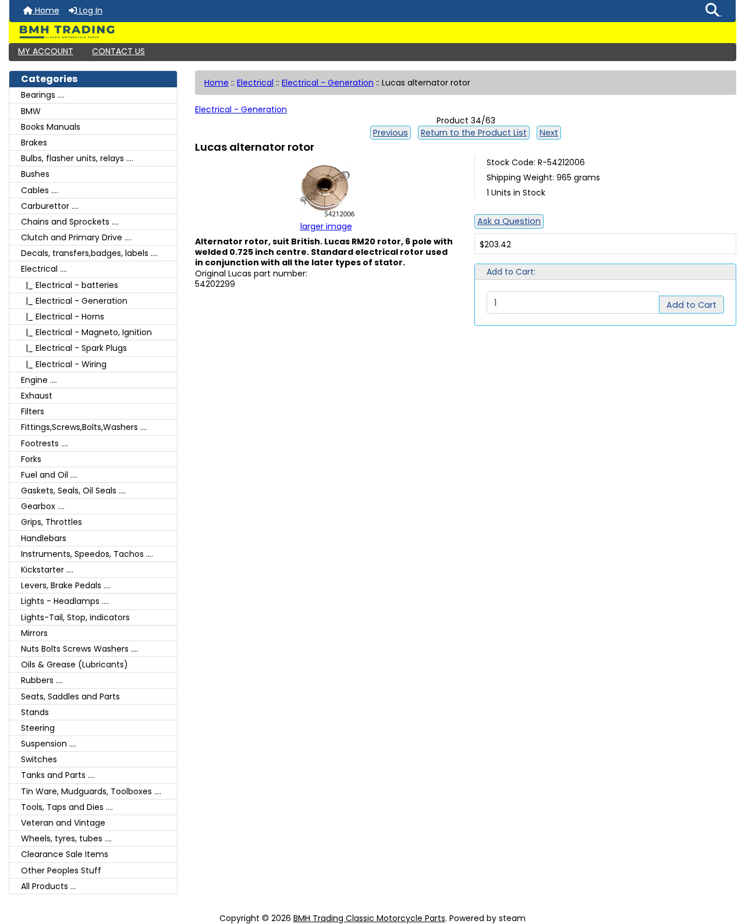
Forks (31, 459)
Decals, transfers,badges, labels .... (89, 253)
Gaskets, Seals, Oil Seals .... (73, 490)
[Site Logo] (372, 32)
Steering (38, 728)
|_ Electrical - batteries (69, 285)
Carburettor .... (50, 206)
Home (46, 10)
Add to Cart (691, 305)
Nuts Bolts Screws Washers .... (79, 649)
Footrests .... (44, 443)
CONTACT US (118, 51)
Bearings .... (43, 95)
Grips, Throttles (51, 522)
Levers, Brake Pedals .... (66, 585)
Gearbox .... (43, 506)
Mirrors (34, 633)
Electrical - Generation (328, 82)
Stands (35, 712)
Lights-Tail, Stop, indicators (75, 617)
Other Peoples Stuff (61, 870)
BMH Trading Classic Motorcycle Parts (369, 918)
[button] (713, 11)
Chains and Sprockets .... (70, 222)
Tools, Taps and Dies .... (67, 807)
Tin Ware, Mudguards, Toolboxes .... (91, 791)
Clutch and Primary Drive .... (76, 237)
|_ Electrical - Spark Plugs (74, 348)
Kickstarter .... (47, 569)
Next (549, 132)
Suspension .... (48, 743)
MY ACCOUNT (45, 51)
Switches (39, 759)
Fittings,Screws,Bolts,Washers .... (84, 427)
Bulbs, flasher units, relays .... (77, 158)
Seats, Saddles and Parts (70, 696)
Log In (89, 10)
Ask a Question (509, 221)
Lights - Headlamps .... (65, 601)
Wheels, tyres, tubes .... (66, 838)
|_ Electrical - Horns (62, 316)
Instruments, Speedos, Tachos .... (87, 554)
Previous (390, 132)
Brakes (34, 142)
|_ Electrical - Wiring (64, 364)
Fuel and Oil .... (49, 475)
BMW (31, 111)
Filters (32, 411)
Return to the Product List (474, 132)
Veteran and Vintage (63, 823)
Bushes (35, 174)
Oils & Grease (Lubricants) (74, 664)
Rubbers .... (42, 680)
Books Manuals (50, 127)
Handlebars (43, 538)
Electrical (255, 82)
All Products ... (48, 886)
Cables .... (39, 190)
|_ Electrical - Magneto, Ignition (86, 332)
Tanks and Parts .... (58, 775)
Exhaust (36, 395)
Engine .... (39, 380)
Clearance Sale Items (64, 854)
